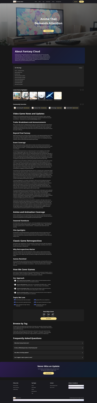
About (40, 1)
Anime (53, 1)
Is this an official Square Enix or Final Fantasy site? (25, 347)
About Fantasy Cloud (18, 72)
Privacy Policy (15, 385)
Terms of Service (16, 387)
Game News (48, 1)
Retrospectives (58, 1)
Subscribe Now (48, 373)
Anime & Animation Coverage (20, 77)
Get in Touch (52, 387)
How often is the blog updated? (21, 352)
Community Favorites (18, 82)
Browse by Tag (17, 74)
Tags (43, 1)
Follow (81, 1)
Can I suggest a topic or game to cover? (23, 357)
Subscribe (75, 1)
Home (36, 1)
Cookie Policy (15, 389)
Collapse (80, 67)
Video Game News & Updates (20, 75)
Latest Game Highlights (19, 80)
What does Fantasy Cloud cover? (21, 343)
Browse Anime (48, 30)
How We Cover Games (19, 84)
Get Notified (48, 318)
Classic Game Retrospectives (20, 79)
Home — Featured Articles (19, 70)
